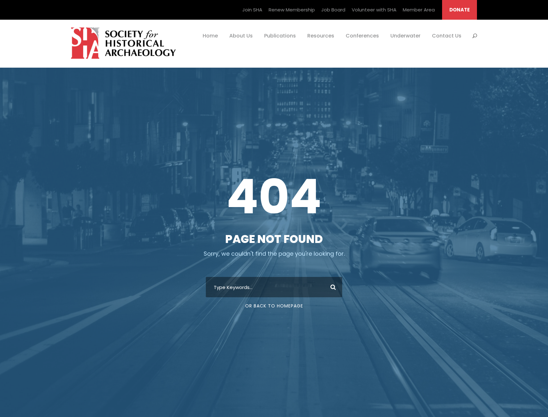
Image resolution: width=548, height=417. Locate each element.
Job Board (333, 9)
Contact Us (446, 35)
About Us (241, 35)
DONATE (459, 9)
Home (210, 35)
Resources (320, 35)
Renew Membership (292, 9)
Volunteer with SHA (374, 9)
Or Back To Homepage (274, 306)
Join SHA (252, 9)
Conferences (362, 35)
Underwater (405, 35)
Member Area (419, 9)
